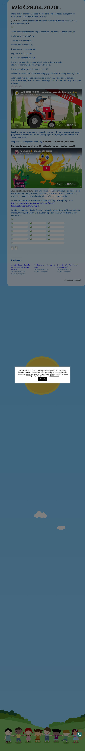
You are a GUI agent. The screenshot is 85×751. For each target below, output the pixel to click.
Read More (54, 376)
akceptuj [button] (43, 379)
